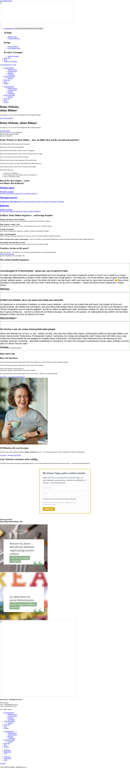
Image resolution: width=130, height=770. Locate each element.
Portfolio (10, 78)
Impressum (7, 750)
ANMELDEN (48, 509)
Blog (5, 81)
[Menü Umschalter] (1, 25)
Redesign (10, 73)
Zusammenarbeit (9, 68)
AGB (5, 753)
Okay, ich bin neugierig (7, 254)
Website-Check (12, 69)
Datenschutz (7, 752)
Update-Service (12, 71)
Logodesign (11, 75)
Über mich (7, 80)
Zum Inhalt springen (6, 1)
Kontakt (6, 83)
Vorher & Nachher (9, 76)
